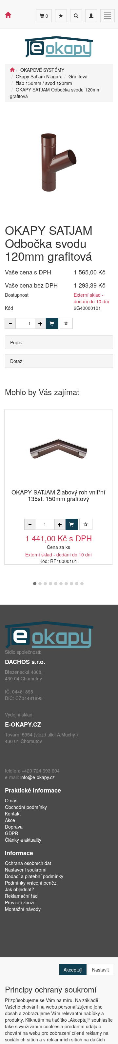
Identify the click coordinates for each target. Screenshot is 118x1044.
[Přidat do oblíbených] (66, 323)
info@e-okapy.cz (37, 777)
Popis (16, 342)
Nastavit (100, 969)
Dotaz (16, 361)
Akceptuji (73, 969)
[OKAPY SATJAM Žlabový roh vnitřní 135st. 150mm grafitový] (58, 449)
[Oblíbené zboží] (61, 15)
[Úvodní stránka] (12, 70)
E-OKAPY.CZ (23, 724)
